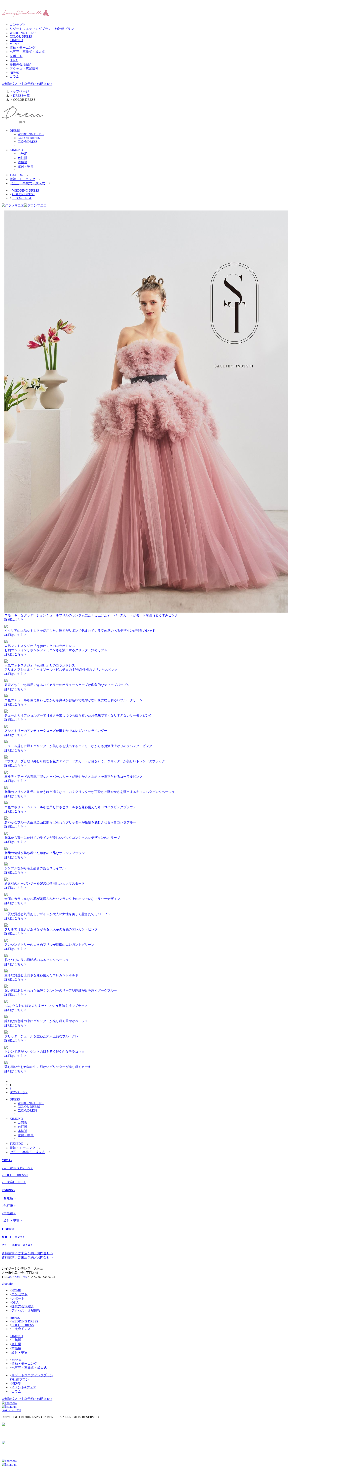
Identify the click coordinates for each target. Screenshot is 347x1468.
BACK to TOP (11, 1410)
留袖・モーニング (22, 47)
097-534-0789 (18, 1276)
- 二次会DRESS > (14, 1182)
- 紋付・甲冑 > (12, 1220)
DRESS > (7, 1160)
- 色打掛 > (9, 1205)
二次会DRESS (28, 141)
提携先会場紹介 (21, 64)
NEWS (14, 72)
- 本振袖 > (9, 1213)
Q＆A (14, 60)
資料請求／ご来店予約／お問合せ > (27, 84)
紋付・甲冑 (26, 166)
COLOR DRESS (21, 36)
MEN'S (14, 43)
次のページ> (19, 1092)
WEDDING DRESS (23, 33)
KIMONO (16, 40)
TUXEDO (16, 175)
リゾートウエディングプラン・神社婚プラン (42, 29)
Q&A (15, 1302)
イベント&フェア (23, 1387)
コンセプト (18, 24)
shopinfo (7, 1283)
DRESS (15, 130)
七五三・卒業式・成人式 (27, 51)
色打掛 (22, 158)
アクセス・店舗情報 (24, 68)
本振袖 (22, 162)
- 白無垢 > (9, 1198)
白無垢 (22, 153)
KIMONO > (8, 1190)
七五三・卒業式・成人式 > (17, 1244)
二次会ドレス (22, 198)
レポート (16, 56)
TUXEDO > (8, 1229)
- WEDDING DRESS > (17, 1168)
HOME (16, 1290)
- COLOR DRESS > (15, 1175)
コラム (14, 76)
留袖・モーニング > (13, 1236)
